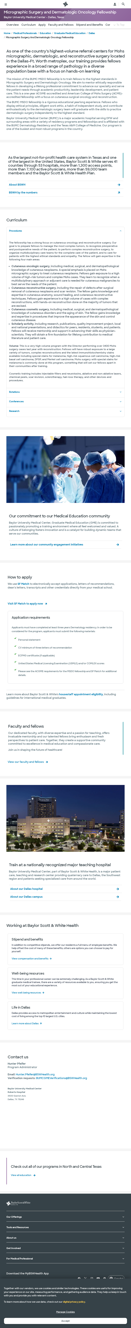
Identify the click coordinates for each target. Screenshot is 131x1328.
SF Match (23, 584)
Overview (12, 24)
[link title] (65, 4)
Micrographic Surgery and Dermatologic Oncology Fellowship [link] (40, 37)
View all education (21, 1175)
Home (7, 33)
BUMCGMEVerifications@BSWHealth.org (61, 1078)
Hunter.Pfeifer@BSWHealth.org (35, 1074)
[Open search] (123, 4)
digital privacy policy (74, 1301)
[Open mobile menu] (6, 4)
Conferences (16, 401)
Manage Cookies (65, 1312)
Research (14, 411)
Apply (42, 24)
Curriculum (28, 24)
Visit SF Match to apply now (25, 603)
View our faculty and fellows (26, 762)
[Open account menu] (115, 4)
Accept (65, 1320)
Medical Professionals (25, 33)
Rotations (14, 392)
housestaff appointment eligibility (81, 694)
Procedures (15, 230)
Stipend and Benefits (89, 24)
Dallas (92, 33)
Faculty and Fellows (60, 24)
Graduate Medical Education (70, 33)
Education (45, 33)
